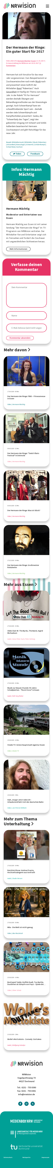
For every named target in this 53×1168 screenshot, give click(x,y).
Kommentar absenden (20, 338)
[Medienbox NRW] (26, 1121)
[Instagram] (26, 1104)
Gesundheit (11, 91)
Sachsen (19, 147)
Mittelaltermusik (18, 142)
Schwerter (30, 144)
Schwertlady (11, 147)
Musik (38, 81)
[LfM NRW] (26, 1134)
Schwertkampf (40, 144)
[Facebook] (20, 1104)
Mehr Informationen (18, 249)
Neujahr (9, 142)
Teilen (18, 154)
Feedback (35, 154)
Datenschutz (8, 1157)
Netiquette (26, 1157)
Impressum (45, 1157)
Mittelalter (29, 142)
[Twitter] (33, 1104)
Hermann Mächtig (24, 61)
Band (19, 88)
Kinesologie (20, 144)
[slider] (21, 37)
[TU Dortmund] (26, 1147)
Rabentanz (42, 142)
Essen (33, 61)
